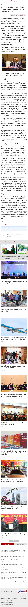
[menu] (1, 1)
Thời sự (4, 4)
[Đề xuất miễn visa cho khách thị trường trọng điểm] (14, 298)
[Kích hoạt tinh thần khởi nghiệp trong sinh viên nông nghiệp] (9, 249)
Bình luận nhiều (20, 544)
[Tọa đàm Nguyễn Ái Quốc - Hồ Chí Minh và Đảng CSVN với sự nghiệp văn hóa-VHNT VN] (14, 440)
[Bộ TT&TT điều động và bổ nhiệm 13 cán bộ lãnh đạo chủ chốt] (14, 412)
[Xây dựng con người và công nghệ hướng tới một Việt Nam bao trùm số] (14, 270)
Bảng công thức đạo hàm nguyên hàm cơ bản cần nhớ (13, 556)
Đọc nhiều (7, 544)
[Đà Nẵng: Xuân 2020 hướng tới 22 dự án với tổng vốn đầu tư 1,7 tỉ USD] (14, 496)
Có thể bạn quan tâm (8, 242)
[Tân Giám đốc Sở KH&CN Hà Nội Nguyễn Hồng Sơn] (14, 523)
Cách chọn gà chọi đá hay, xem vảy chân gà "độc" (12, 582)
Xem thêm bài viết (14, 540)
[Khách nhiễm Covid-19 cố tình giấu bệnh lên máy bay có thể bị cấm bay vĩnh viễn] (14, 327)
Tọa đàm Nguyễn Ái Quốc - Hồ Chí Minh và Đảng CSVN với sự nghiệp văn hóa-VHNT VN (13, 452)
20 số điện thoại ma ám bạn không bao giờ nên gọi (12, 564)
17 (9, 561)
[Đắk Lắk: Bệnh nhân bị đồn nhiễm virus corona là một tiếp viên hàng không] (14, 469)
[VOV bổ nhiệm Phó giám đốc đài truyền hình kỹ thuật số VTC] (14, 355)
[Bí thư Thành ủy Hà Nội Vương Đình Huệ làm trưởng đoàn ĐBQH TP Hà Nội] (14, 383)
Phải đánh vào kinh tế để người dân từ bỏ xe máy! (12, 547)
